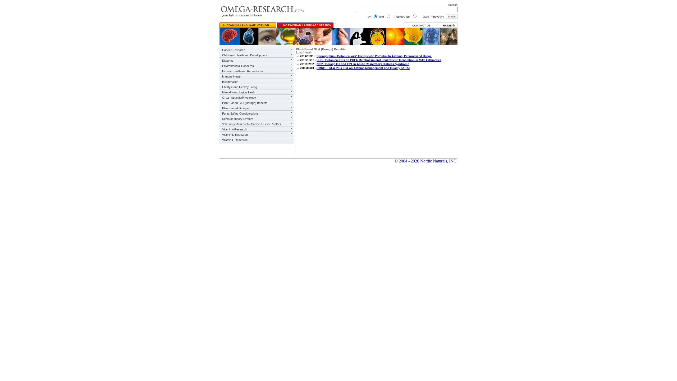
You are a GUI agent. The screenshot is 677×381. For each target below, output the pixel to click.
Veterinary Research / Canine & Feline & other (251, 124)
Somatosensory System (237, 118)
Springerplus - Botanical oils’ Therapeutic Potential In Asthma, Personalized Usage (374, 56)
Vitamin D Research (235, 134)
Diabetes (228, 60)
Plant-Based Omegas (236, 108)
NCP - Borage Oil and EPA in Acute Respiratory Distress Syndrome (363, 64)
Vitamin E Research (235, 140)
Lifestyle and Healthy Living (239, 87)
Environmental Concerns (238, 65)
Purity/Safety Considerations (240, 113)
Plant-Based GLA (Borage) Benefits (244, 103)
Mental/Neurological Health (239, 92)
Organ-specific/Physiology (239, 97)
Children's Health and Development (244, 55)
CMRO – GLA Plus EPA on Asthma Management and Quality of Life (363, 68)
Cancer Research (233, 50)
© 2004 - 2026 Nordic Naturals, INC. (426, 161)
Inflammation (230, 81)
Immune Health (231, 76)
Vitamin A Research (234, 129)
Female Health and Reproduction (243, 71)
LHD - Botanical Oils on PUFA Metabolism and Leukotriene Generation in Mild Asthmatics (379, 60)
